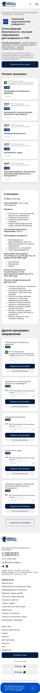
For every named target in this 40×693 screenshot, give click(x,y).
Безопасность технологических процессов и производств (18, 382)
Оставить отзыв (20, 655)
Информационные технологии (14, 590)
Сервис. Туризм (8, 603)
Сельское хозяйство (10, 600)
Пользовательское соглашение (11, 682)
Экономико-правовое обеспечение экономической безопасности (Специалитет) (19, 486)
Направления (8, 580)
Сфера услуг (7, 610)
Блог (4, 647)
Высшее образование (30, 12)
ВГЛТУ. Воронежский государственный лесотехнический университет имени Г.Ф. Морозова (21, 353)
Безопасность (8, 14)
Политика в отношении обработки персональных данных (20, 680)
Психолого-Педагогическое (13, 596)
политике (18, 690)
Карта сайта (7, 626)
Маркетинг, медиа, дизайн (12, 593)
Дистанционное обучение (11, 12)
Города (5, 633)
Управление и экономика (12, 620)
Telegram (18, 666)
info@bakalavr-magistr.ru (11, 562)
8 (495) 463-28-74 (12, 555)
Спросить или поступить (20, 64)
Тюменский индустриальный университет (20, 21)
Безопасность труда (13, 451)
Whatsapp (18, 672)
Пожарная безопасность (15, 417)
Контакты (5, 643)
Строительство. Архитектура (13, 607)
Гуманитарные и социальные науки (16, 586)
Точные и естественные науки (14, 617)
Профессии (6, 650)
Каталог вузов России (11, 630)
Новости (5, 636)
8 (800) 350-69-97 (12, 553)
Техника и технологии (11, 613)
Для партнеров (8, 640)
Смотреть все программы (20, 523)
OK (33, 688)
